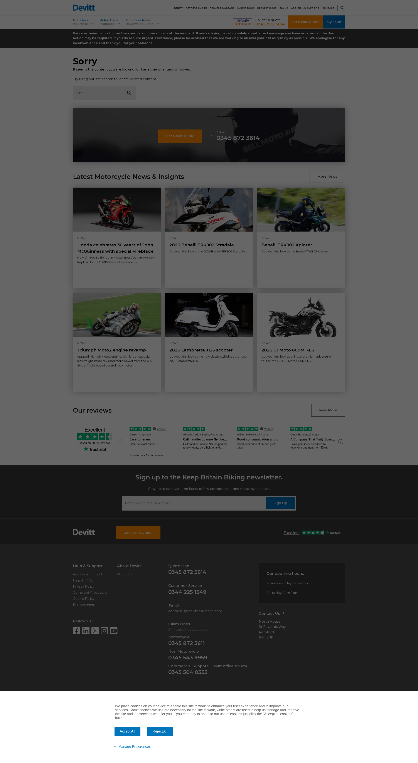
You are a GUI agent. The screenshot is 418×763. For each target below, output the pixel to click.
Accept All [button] (127, 731)
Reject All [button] (160, 731)
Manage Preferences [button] (134, 746)
